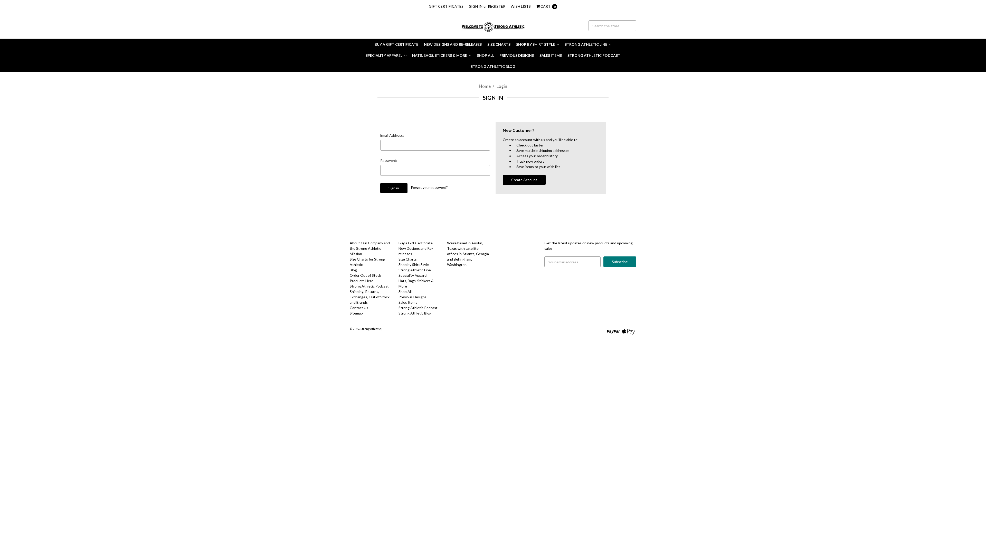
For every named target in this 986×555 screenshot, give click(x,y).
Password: (388, 160)
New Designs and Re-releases (453, 44)
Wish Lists (521, 6)
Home (485, 86)
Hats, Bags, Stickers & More (440, 55)
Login (502, 86)
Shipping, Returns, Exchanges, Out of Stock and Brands (370, 296)
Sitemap (356, 313)
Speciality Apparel (384, 55)
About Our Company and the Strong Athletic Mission (370, 248)
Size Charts (498, 44)
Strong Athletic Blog (493, 66)
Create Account (524, 180)
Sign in (475, 6)
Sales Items (550, 55)
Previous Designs (516, 55)
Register (496, 6)
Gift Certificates (446, 6)
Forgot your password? (429, 187)
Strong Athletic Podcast (593, 55)
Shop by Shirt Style (536, 44)
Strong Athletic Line (586, 44)
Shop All (485, 55)
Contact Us (359, 308)
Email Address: (392, 135)
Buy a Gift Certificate (396, 44)
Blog (353, 270)
